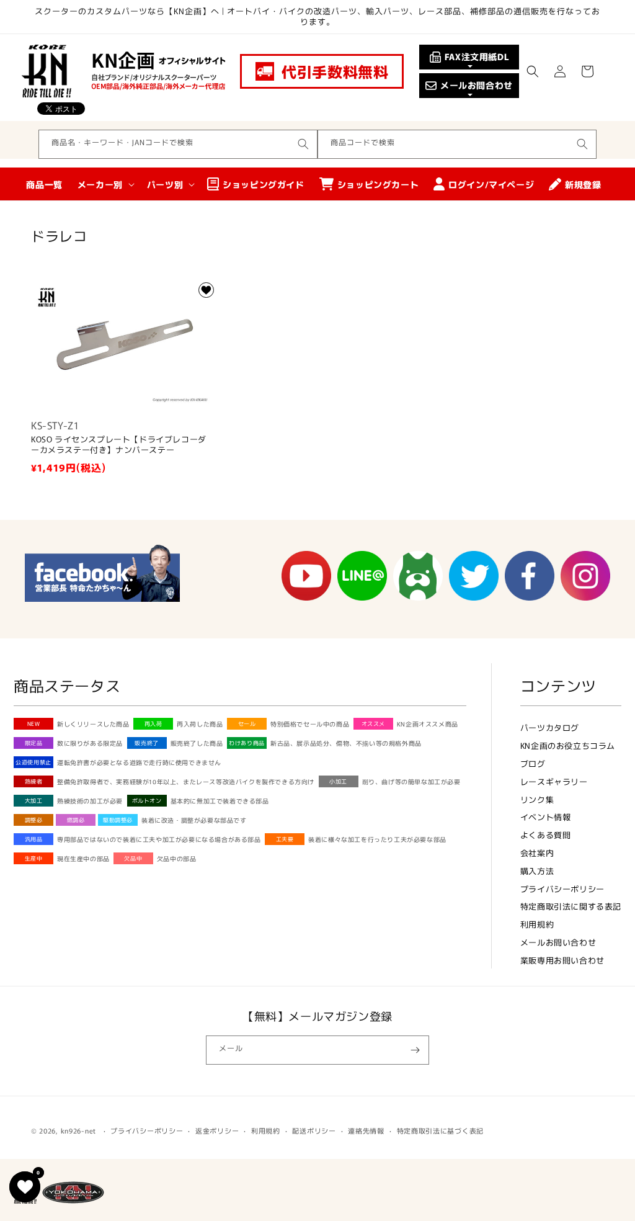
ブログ (533, 763)
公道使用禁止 (33, 762)
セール (247, 724)
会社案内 (537, 853)
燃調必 (76, 820)
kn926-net (78, 1130)
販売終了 (146, 743)
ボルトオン (147, 801)
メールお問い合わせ (558, 942)
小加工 (338, 781)
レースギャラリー (554, 781)
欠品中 (133, 858)
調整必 (34, 820)
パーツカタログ (549, 727)
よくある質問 (545, 835)
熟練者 (34, 781)
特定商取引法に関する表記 (570, 906)
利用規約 (537, 924)
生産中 (34, 858)
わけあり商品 (247, 743)
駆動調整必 (118, 820)
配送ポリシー (313, 1130)
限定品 (34, 743)
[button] (532, 71)
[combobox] (178, 144)
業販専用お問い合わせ (562, 960)
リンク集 (537, 799)
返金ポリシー (217, 1130)
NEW (33, 724)
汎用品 (34, 839)
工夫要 (285, 839)
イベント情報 (545, 817)
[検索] (303, 144)
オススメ (373, 724)
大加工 (34, 801)
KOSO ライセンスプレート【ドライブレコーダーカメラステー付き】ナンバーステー (118, 444)
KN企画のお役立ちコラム (567, 745)
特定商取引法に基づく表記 (440, 1130)
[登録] (415, 1050)
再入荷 (153, 724)
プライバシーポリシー (562, 889)
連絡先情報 (366, 1130)
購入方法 (537, 871)
